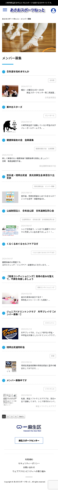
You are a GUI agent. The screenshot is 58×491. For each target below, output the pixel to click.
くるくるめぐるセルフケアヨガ (22, 244)
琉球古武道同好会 (16, 347)
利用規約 (29, 460)
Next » (21, 416)
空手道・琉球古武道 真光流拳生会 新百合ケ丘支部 (30, 176)
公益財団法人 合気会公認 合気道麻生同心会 (30, 211)
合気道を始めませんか (18, 72)
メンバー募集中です (17, 380)
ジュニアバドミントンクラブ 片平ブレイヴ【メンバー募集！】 (31, 313)
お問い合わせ (29, 468)
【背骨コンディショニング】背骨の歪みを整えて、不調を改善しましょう (30, 277)
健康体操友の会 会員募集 (20, 140)
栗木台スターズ (14, 107)
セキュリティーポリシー (29, 464)
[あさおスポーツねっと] (28, 10)
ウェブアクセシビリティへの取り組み (29, 471)
